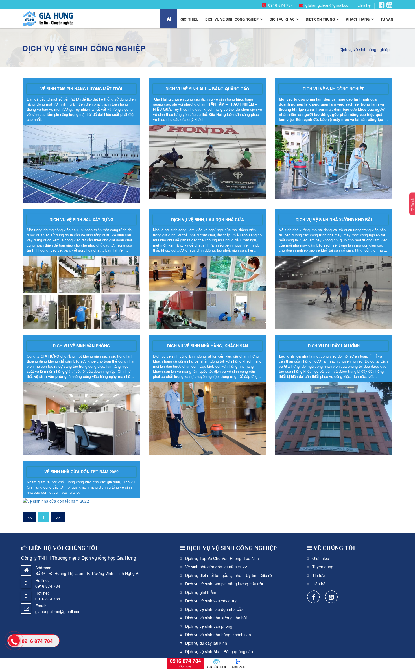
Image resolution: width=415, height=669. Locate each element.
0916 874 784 (280, 5)
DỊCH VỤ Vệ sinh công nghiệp (231, 548)
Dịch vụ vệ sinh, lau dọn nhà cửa (207, 219)
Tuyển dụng (322, 567)
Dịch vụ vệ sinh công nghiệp (232, 19)
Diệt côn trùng (320, 19)
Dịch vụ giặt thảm (200, 592)
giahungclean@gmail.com (328, 5)
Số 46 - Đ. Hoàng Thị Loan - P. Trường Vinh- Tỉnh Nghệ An (88, 573)
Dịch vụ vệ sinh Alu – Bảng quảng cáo (207, 88)
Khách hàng (358, 19)
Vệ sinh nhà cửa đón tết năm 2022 (81, 471)
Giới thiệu (189, 19)
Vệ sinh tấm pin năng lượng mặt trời (81, 88)
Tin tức (318, 575)
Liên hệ (364, 5)
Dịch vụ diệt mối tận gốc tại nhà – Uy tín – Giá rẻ (228, 575)
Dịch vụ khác (282, 19)
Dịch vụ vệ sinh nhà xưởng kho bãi (334, 219)
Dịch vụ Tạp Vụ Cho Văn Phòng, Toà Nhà (222, 558)
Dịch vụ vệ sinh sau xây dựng (81, 219)
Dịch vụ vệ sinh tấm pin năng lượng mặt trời (224, 584)
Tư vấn (387, 19)
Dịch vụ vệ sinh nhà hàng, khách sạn (207, 345)
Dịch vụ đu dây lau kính (334, 345)
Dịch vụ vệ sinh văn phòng (81, 345)
